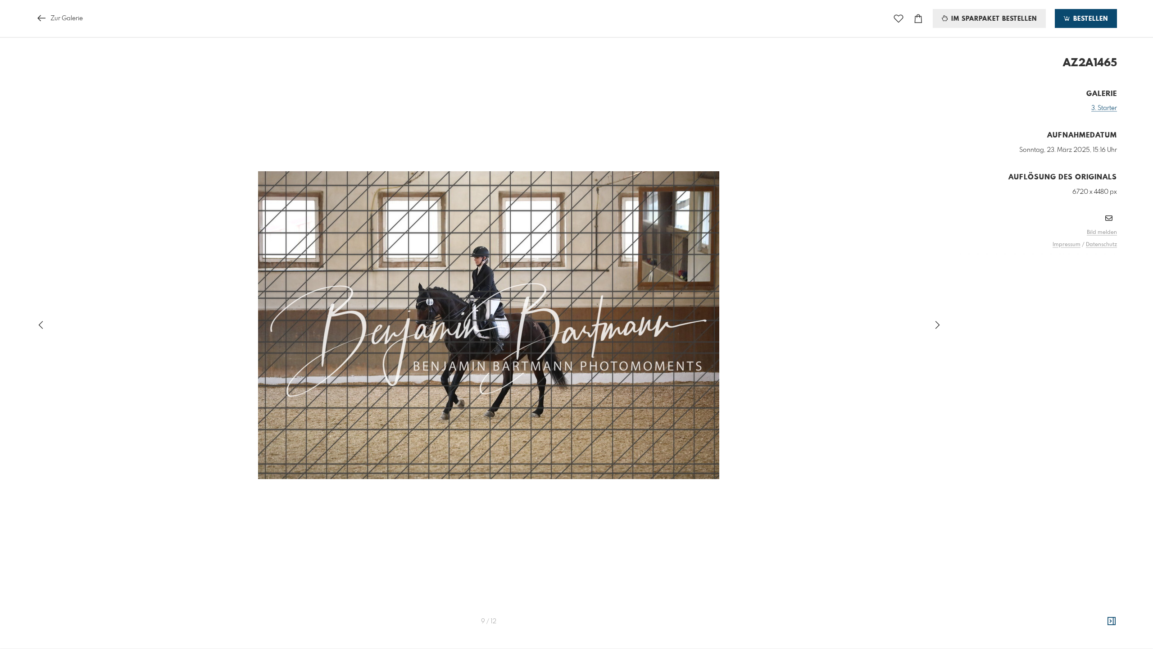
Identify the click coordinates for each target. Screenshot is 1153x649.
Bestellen (1089, 19)
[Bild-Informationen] (1111, 621)
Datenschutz (1101, 244)
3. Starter (1104, 108)
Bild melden (1102, 232)
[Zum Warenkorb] (918, 19)
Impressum (1066, 244)
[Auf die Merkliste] (898, 19)
